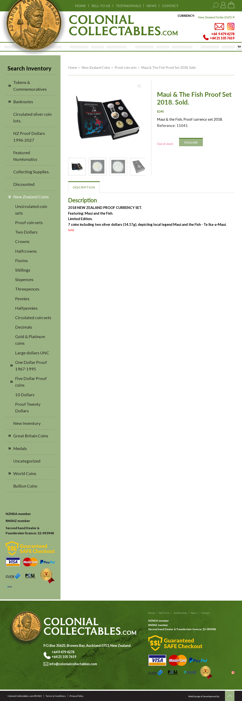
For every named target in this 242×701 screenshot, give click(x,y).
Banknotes (23, 101)
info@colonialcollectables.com (73, 664)
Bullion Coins (25, 485)
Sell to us (101, 6)
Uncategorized (26, 460)
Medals (20, 448)
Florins (21, 260)
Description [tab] (84, 187)
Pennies (22, 298)
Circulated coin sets (33, 317)
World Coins (24, 473)
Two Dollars (26, 231)
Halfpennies (26, 308)
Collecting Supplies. (31, 171)
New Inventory (27, 423)
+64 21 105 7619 (64, 657)
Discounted (24, 184)
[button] (139, 86)
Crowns (22, 241)
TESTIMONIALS (128, 6)
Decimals (23, 327)
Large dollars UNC (32, 352)
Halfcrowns (26, 251)
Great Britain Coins (30, 435)
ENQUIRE (191, 142)
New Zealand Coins (31, 196)
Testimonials (180, 612)
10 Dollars (24, 394)
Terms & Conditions (56, 696)
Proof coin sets (29, 222)
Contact (170, 6)
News (151, 6)
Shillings (22, 270)
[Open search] (215, 5)
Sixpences (24, 279)
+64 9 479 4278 (63, 652)
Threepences (27, 288)
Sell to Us (164, 612)
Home (80, 6)
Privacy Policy (76, 696)
